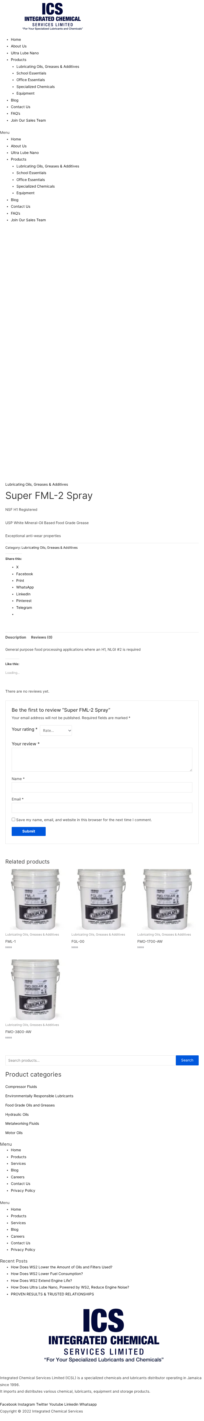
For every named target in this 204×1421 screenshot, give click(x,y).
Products (18, 59)
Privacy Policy (23, 1190)
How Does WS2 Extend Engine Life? (41, 1280)
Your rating (25, 729)
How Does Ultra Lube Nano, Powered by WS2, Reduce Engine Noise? (70, 1287)
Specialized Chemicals (35, 87)
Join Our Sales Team (28, 120)
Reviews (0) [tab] (42, 637)
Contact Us (20, 107)
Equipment (25, 93)
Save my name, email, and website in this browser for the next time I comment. (84, 820)
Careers (17, 1177)
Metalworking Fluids (22, 1123)
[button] (102, 132)
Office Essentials (30, 80)
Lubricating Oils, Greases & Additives (47, 66)
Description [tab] (15, 637)
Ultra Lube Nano (25, 53)
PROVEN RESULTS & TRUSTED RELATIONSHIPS (52, 1294)
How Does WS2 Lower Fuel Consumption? (47, 1274)
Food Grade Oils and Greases (30, 1105)
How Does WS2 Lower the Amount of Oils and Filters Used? (61, 1267)
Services (18, 1163)
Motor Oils (14, 1133)
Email (18, 799)
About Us (19, 46)
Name (18, 779)
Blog (14, 100)
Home (16, 39)
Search (187, 1060)
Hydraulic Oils (17, 1114)
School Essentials (31, 73)
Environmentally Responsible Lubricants (39, 1096)
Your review (26, 743)
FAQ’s (15, 113)
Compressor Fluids (21, 1086)
